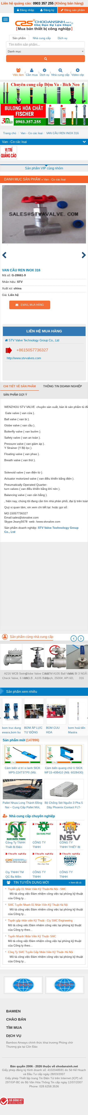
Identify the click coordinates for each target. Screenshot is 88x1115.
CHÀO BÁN (16, 1019)
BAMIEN (13, 1011)
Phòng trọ (17, 1092)
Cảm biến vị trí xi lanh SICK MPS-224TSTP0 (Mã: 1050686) (22, 770)
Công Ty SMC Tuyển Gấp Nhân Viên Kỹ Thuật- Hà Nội (40, 952)
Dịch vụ (44, 74)
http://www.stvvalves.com (23, 358)
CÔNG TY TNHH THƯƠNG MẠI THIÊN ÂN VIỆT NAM (43, 874)
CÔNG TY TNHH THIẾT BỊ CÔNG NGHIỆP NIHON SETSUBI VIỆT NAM (70, 845)
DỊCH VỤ (13, 1036)
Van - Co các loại (32, 133)
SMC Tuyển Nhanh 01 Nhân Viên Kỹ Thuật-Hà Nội (38, 904)
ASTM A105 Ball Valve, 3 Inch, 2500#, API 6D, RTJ (59, 676)
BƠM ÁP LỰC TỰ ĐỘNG (33, 730)
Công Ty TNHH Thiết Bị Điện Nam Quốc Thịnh (15, 845)
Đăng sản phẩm (74, 10)
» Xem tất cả (75, 882)
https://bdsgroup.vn (38, 1092)
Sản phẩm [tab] (19, 38)
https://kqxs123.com (64, 1092)
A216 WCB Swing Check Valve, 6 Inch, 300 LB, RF (15, 676)
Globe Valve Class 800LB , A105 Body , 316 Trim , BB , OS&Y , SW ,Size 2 (37, 676)
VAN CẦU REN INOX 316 (62, 133)
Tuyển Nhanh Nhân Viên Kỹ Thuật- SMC (32, 936)
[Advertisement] (44, 586)
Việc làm (18, 74)
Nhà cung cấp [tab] (42, 38)
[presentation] (74, 638)
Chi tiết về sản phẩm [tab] (19, 386)
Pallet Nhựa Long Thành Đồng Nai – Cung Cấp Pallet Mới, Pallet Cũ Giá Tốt (22, 805)
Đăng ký (49, 10)
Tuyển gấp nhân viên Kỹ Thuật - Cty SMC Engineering (40, 920)
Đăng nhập (27, 10)
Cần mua (32, 74)
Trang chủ (9, 133)
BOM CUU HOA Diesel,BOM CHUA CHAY (54, 730)
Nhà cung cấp (60, 74)
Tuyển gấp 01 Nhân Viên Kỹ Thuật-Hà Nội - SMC (37, 889)
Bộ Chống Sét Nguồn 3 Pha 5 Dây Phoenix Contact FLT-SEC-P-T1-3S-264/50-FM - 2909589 (64, 805)
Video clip (77, 74)
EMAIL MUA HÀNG (31, 304)
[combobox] (45, 51)
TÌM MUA (14, 1028)
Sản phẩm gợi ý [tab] (15, 394)
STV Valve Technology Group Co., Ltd (33, 340)
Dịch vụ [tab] (62, 38)
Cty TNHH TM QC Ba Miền (15, 874)
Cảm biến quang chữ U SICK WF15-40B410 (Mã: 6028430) (63, 770)
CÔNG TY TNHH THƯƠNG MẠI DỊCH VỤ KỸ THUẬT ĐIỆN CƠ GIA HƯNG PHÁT (42, 845)
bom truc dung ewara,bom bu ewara (11, 730)
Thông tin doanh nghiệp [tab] (62, 386)
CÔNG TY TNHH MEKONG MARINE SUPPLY (66, 874)
